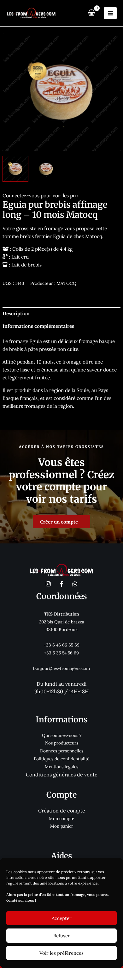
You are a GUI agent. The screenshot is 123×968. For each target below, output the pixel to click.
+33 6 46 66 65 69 (61, 645)
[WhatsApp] (75, 584)
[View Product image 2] (46, 169)
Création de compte (61, 810)
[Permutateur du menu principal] (110, 13)
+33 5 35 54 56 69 (61, 653)
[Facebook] (61, 584)
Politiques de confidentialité (61, 759)
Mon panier (61, 826)
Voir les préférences (61, 953)
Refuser (61, 936)
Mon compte (61, 818)
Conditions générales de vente (61, 774)
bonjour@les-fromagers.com (61, 668)
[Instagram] (48, 584)
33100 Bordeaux (62, 629)
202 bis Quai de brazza (61, 622)
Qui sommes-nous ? (61, 735)
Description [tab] (16, 313)
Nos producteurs (61, 743)
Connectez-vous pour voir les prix (41, 195)
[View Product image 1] (15, 169)
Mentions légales (61, 766)
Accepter (62, 918)
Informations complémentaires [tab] (38, 326)
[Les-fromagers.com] (31, 13)
